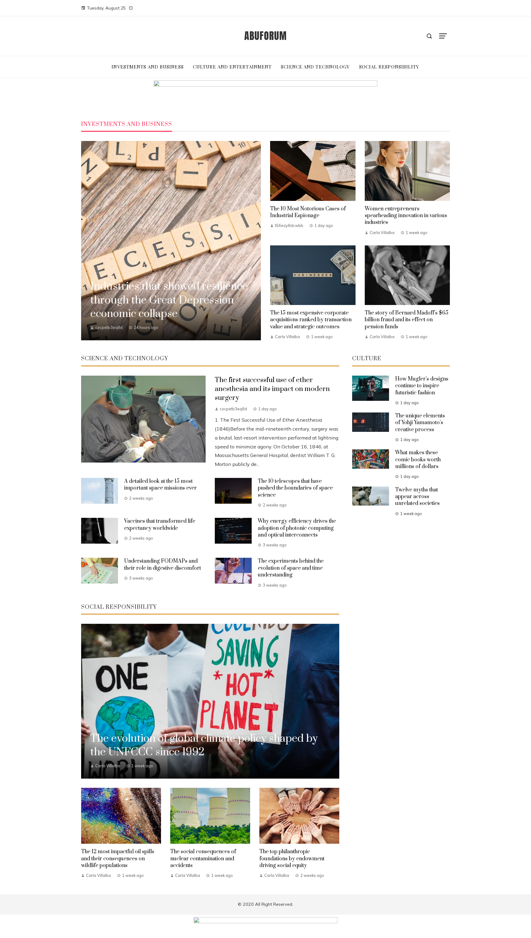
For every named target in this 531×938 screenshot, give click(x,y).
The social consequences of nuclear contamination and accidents (203, 858)
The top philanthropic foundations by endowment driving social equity (291, 858)
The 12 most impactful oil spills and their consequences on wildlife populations (117, 858)
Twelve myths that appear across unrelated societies (417, 497)
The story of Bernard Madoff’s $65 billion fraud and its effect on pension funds (406, 320)
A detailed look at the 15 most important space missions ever (160, 484)
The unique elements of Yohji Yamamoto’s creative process (420, 422)
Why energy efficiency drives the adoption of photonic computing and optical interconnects (297, 528)
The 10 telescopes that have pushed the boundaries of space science (295, 488)
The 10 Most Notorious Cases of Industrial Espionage (308, 212)
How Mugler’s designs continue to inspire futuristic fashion (421, 386)
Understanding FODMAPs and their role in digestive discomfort (162, 564)
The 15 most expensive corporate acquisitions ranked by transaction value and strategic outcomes (311, 320)
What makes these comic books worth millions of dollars (418, 459)
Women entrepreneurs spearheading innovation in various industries (406, 215)
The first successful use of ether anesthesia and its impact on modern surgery (272, 389)
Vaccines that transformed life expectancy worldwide (159, 524)
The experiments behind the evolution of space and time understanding (291, 568)
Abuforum (265, 35)
